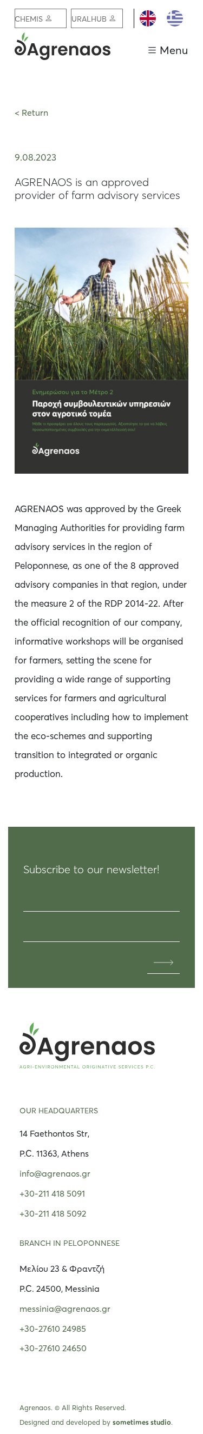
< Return (31, 112)
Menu (174, 50)
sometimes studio (142, 1422)
